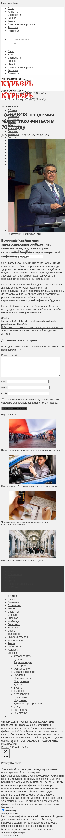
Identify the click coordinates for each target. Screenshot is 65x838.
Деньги (18, 684)
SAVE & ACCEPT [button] (10, 835)
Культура (13, 649)
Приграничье (21, 681)
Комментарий (10, 355)
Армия (11, 643)
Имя (3, 381)
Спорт (17, 706)
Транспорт (14, 633)
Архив (11, 20)
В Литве (12, 110)
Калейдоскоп (15, 640)
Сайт (4, 393)
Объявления (15, 14)
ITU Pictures (25, 233)
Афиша (12, 17)
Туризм (18, 659)
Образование (22, 668)
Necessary (10, 810)
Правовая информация (21, 24)
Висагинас (14, 137)
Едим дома (20, 697)
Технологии (20, 709)
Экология (19, 674)
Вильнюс (13, 131)
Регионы (13, 627)
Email (4, 387)
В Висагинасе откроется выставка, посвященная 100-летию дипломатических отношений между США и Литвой (32, 330)
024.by (5, 317)
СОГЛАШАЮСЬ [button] (30, 740)
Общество (14, 611)
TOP (2, 106)
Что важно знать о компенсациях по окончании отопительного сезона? (25, 523)
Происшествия (22, 678)
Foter (38, 233)
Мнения (12, 614)
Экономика (14, 605)
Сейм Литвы (15, 646)
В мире (12, 598)
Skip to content (9, 2)
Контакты (13, 11)
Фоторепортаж (22, 655)
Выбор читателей (18, 636)
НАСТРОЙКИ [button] (9, 743)
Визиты (18, 687)
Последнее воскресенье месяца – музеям (23, 560)
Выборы (19, 690)
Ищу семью (20, 700)
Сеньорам (20, 665)
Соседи (12, 630)
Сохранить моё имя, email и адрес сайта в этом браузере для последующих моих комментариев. (30, 401)
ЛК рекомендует (23, 662)
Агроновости (21, 693)
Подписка (13, 30)
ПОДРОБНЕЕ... (49, 740)
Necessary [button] (7, 807)
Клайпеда (13, 621)
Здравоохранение (24, 671)
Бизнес (12, 608)
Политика (13, 602)
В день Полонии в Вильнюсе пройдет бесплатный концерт (31, 449)
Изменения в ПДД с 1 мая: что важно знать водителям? (29, 486)
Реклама (13, 27)
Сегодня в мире (11, 106)
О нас (11, 8)
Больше (12, 652)
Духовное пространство (28, 703)
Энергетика (20, 712)
